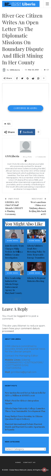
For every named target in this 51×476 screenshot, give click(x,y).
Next (16, 299)
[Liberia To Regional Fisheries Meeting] (36, 268)
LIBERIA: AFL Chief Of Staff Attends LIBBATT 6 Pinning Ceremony (14, 208)
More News (12, 240)
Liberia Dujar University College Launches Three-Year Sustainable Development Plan (25, 410)
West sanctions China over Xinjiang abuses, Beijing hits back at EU (37, 208)
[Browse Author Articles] (25, 146)
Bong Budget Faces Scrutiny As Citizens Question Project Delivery (23, 417)
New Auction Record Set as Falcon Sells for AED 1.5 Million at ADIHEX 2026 (25, 394)
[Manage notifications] (44, 469)
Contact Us (29, 462)
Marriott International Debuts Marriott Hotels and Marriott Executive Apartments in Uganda (25, 427)
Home (18, 462)
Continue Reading (25, 108)
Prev (9, 299)
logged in (22, 316)
